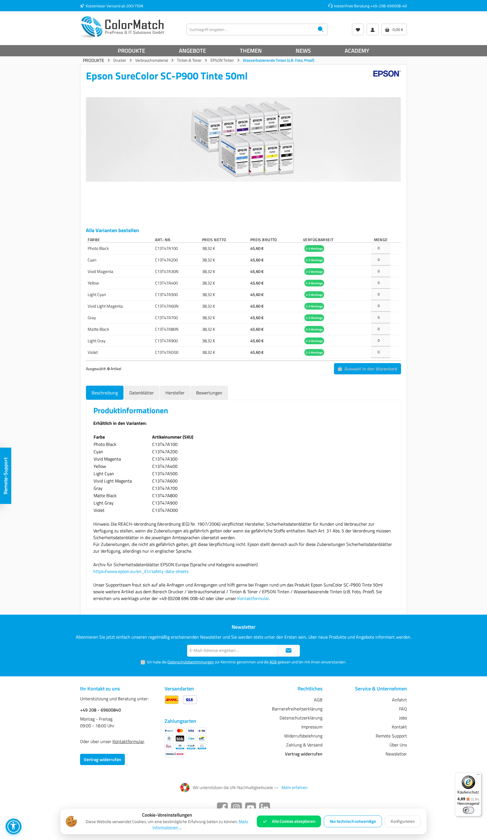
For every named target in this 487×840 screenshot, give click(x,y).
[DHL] (172, 699)
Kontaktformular (253, 598)
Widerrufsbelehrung (303, 735)
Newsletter (396, 753)
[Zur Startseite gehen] (122, 26)
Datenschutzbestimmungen (190, 662)
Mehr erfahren (294, 788)
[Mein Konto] (372, 29)
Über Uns (398, 744)
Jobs (403, 717)
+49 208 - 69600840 (100, 709)
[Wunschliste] (358, 29)
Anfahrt (399, 699)
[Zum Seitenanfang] (288, 651)
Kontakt (399, 726)
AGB (273, 662)
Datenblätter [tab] (141, 392)
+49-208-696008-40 (388, 6)
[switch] (468, 810)
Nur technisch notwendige (353, 821)
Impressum (311, 726)
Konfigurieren (403, 821)
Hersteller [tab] (175, 392)
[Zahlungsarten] (185, 742)
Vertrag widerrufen (102, 759)
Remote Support (391, 735)
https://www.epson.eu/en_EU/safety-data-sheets (141, 571)
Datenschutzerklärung (301, 717)
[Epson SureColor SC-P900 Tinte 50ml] (243, 139)
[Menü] (478, 775)
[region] (243, 153)
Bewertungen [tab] (209, 392)
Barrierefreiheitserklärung (297, 708)
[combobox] (251, 29)
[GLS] (190, 699)
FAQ (403, 708)
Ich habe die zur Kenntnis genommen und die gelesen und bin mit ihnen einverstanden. (246, 662)
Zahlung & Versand (304, 744)
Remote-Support (5, 475)
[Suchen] (320, 29)
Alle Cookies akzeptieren (293, 821)
